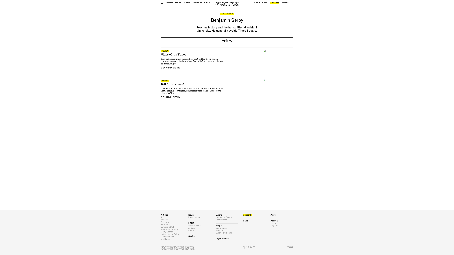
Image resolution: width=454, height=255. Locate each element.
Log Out (274, 226)
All (162, 217)
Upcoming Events (224, 217)
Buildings (165, 239)
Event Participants (224, 233)
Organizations (222, 239)
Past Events (221, 220)
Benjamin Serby (170, 68)
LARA (207, 3)
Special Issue (194, 226)
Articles (169, 3)
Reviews (165, 222)
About (257, 3)
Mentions (220, 231)
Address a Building (169, 229)
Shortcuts (197, 3)
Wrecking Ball (167, 227)
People (219, 226)
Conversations (167, 237)
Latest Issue (194, 217)
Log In (273, 223)
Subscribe (274, 3)
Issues (178, 3)
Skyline (191, 236)
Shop (264, 3)
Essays (164, 220)
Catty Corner (167, 232)
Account (285, 3)
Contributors (221, 228)
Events (187, 3)
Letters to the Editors (171, 234)
